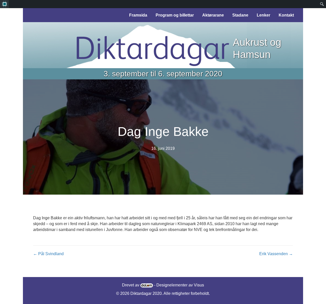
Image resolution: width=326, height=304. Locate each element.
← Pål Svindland (48, 254)
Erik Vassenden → (276, 254)
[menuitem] (4, 4)
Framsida (138, 15)
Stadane (240, 15)
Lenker (263, 15)
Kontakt (286, 15)
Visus (199, 285)
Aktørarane (213, 15)
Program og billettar (175, 15)
